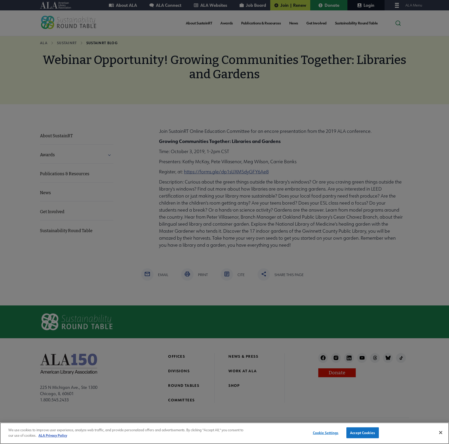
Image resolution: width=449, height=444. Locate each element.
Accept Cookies (362, 432)
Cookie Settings (326, 432)
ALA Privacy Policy (52, 435)
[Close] (440, 432)
